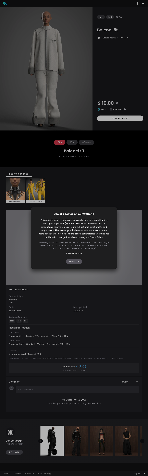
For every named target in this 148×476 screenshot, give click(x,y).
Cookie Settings (88, 248)
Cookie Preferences (75, 253)
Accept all (74, 261)
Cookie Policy (96, 237)
